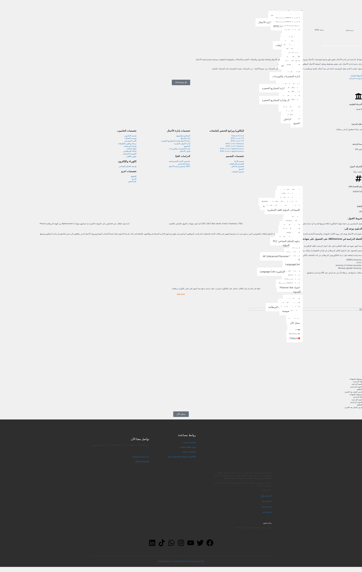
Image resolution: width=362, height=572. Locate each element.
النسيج (296, 123)
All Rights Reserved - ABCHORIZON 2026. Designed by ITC (181, 561)
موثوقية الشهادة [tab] (356, 379)
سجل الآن (295, 323)
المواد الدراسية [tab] (356, 387)
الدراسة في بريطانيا (266, 496)
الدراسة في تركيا (267, 501)
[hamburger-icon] (301, 10)
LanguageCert (292, 264)
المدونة (297, 291)
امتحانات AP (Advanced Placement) (281, 256)
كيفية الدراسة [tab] (357, 384)
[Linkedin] (152, 542)
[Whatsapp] (171, 542)
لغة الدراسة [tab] (357, 381)
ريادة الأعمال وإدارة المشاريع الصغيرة (281, 88)
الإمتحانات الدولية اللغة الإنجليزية (283, 210)
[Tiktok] (161, 542)
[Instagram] (181, 542)
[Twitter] (200, 542)
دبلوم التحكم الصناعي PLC (286, 241)
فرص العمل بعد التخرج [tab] (353, 392)
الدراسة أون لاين (267, 512)
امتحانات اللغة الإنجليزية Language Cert (280, 271)
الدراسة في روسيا (267, 506)
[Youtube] (190, 542)
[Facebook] (209, 542)
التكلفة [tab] (359, 389)
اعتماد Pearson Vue (290, 287)
